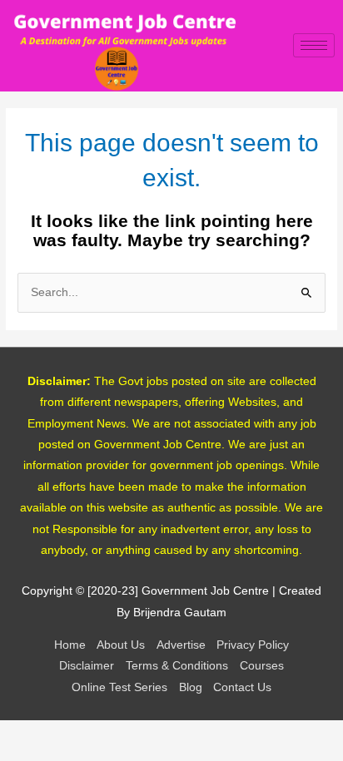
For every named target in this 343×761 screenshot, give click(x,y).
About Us (121, 645)
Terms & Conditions (177, 666)
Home (70, 645)
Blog (190, 687)
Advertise (181, 645)
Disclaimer (86, 666)
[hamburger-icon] (314, 45)
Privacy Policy (252, 645)
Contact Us (242, 687)
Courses (262, 666)
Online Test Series (119, 687)
